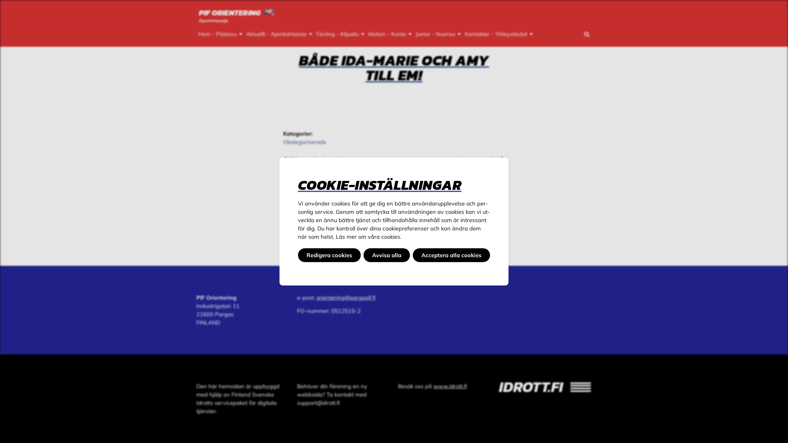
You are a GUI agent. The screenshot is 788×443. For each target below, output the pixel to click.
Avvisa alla (386, 255)
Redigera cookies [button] (329, 255)
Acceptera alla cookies (451, 255)
